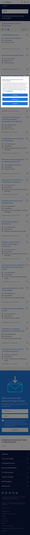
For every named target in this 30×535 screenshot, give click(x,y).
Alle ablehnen (15, 99)
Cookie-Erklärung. (9, 91)
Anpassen (15, 95)
